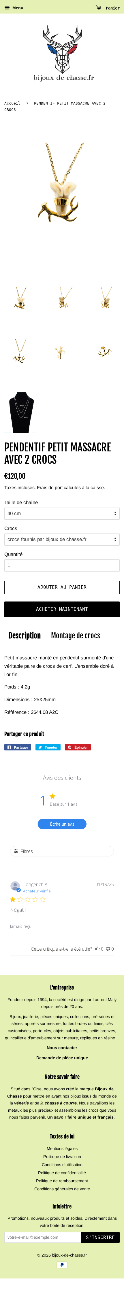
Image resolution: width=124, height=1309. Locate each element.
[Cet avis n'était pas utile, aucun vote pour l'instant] (108, 949)
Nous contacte (61, 1047)
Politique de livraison (62, 1156)
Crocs (10, 528)
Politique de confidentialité (62, 1172)
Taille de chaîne (21, 502)
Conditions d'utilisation (62, 1164)
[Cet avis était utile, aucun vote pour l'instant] (97, 949)
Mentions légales (62, 1148)
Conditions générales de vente (62, 1189)
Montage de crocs (75, 635)
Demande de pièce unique (62, 1057)
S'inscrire (100, 1237)
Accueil (12, 103)
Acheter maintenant (62, 609)
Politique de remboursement (62, 1181)
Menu (17, 7)
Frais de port (50, 487)
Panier (112, 8)
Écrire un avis (62, 824)
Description (25, 635)
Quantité (13, 554)
